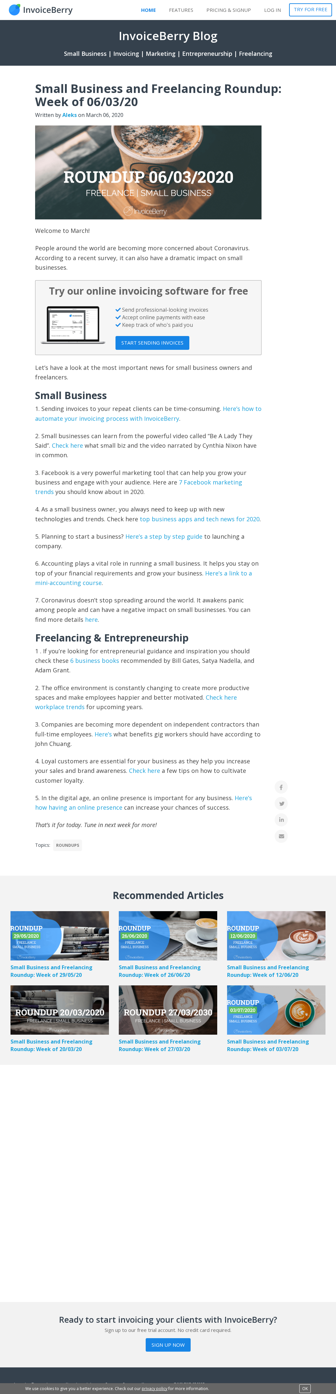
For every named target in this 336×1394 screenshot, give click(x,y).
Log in (272, 10)
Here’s (104, 734)
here (91, 619)
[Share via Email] (281, 836)
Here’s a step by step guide (163, 536)
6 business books (94, 660)
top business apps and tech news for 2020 (200, 519)
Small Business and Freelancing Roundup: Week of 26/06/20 (160, 971)
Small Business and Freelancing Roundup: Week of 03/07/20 (268, 1045)
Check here (67, 445)
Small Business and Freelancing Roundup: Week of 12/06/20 (268, 971)
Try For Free (310, 9)
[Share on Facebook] (281, 787)
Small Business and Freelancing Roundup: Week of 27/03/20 (160, 1045)
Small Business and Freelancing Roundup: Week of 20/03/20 (51, 1045)
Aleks (69, 115)
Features (181, 10)
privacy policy (154, 1388)
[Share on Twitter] (281, 803)
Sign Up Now (168, 1344)
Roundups (67, 845)
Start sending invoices (152, 342)
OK (305, 1388)
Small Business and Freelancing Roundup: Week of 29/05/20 (51, 971)
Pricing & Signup (228, 10)
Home (148, 10)
